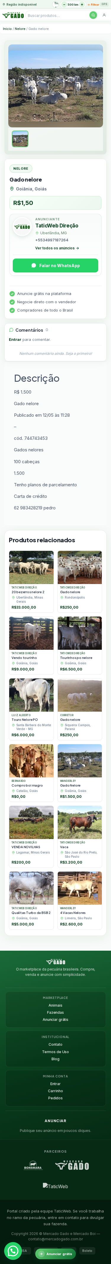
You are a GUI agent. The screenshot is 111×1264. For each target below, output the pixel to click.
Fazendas (55, 1012)
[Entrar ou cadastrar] (104, 15)
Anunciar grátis (55, 1019)
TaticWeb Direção (56, 226)
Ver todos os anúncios (57, 248)
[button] (13, 1251)
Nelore (20, 29)
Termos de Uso (55, 1052)
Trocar (56, 3)
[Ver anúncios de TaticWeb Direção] (22, 227)
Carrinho (55, 1091)
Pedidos (55, 1098)
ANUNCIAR (56, 1121)
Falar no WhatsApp (59, 265)
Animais (55, 1005)
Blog (55, 1059)
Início (7, 29)
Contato (55, 1044)
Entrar (15, 339)
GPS (104, 4)
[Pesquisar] (93, 15)
